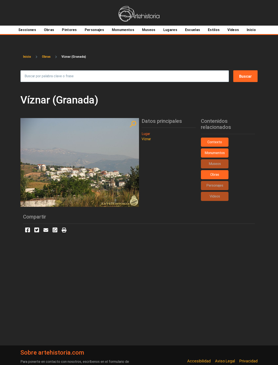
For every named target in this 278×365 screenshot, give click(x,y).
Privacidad (248, 361)
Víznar (146, 139)
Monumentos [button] (215, 153)
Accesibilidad (199, 361)
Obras (46, 56)
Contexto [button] (214, 142)
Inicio (27, 56)
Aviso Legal (225, 361)
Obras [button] (214, 175)
